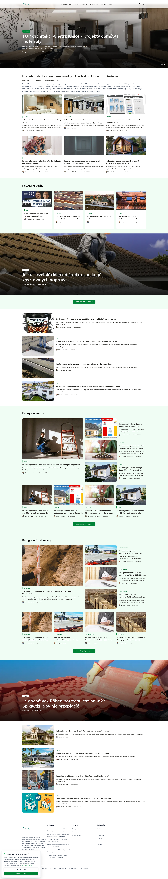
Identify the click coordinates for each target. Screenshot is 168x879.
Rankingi (26, 31)
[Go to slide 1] (161, 64)
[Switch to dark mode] (144, 4)
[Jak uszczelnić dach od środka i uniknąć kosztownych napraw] (84, 264)
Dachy (77, 4)
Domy (111, 4)
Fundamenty (94, 4)
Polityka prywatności (45, 868)
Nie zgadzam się (21, 869)
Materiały (104, 4)
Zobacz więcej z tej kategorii (83, 301)
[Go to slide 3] (164, 64)
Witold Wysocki (26, 710)
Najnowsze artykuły (66, 4)
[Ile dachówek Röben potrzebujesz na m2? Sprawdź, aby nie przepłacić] (84, 690)
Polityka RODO (62, 868)
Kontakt (55, 868)
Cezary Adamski (76, 832)
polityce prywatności (27, 865)
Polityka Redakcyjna (74, 868)
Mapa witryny (84, 868)
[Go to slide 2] (162, 64)
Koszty (84, 4)
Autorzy (75, 825)
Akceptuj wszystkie (21, 873)
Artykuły (50, 825)
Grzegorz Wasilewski (28, 52)
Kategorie (101, 825)
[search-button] (139, 4)
